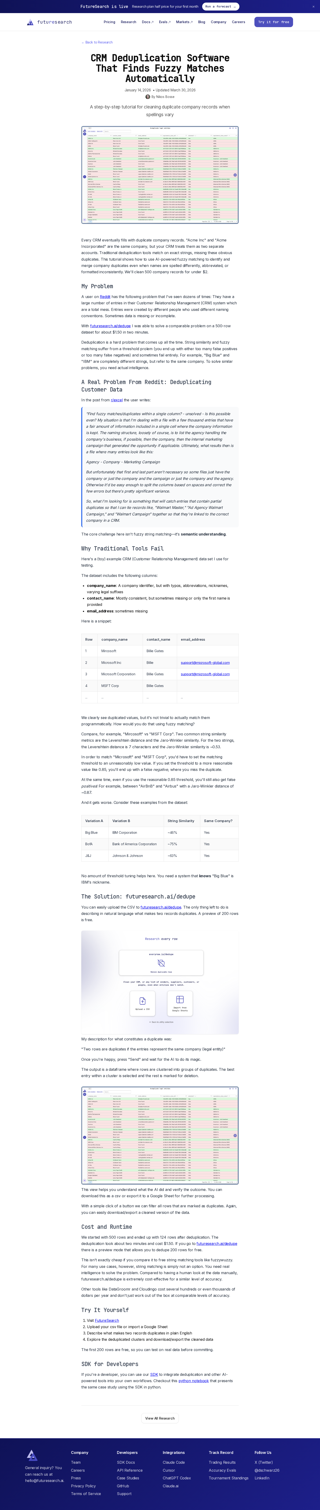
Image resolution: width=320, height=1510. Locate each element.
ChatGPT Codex (177, 1478)
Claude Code (174, 1462)
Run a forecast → (220, 6)
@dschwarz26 (267, 1470)
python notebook (194, 1380)
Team (76, 1462)
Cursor (169, 1470)
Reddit (105, 296)
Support (124, 1493)
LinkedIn (262, 1478)
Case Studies (128, 1478)
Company (218, 22)
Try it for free (273, 22)
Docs (146, 22)
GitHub (123, 1486)
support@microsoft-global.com (205, 663)
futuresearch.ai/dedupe (110, 326)
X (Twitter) (264, 1462)
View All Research (160, 1418)
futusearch (54, 22)
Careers (238, 22)
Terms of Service (86, 1493)
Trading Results (222, 1462)
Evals (163, 22)
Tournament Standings (228, 1478)
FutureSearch (107, 1320)
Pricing (109, 22)
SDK (154, 1374)
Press (76, 1478)
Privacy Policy (83, 1486)
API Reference (130, 1470)
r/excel (117, 400)
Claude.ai (170, 1486)
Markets (183, 22)
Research (129, 22)
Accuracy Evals (222, 1470)
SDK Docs (126, 1462)
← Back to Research (97, 42)
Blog (201, 22)
